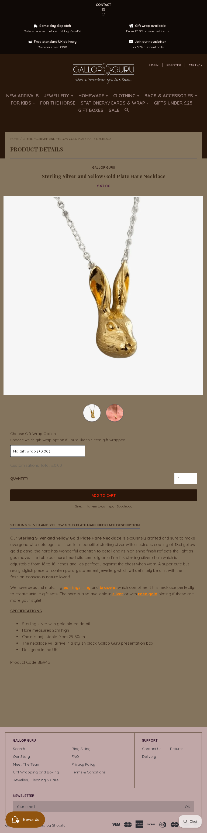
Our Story (21, 756)
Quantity (19, 478)
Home (14, 139)
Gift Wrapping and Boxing (36, 772)
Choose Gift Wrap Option (33, 433)
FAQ (75, 756)
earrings (72, 587)
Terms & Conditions (89, 772)
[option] (103, 295)
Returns (177, 748)
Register (174, 65)
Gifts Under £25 (173, 103)
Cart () (195, 65)
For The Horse (57, 103)
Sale (114, 110)
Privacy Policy (83, 764)
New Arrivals (22, 95)
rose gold (147, 593)
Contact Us (151, 748)
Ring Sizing (81, 748)
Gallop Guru (103, 167)
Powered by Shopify (47, 825)
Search (19, 748)
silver (117, 593)
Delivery (149, 756)
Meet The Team (26, 764)
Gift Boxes (91, 110)
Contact (103, 5)
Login (153, 65)
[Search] (127, 112)
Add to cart (104, 495)
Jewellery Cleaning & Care (35, 779)
